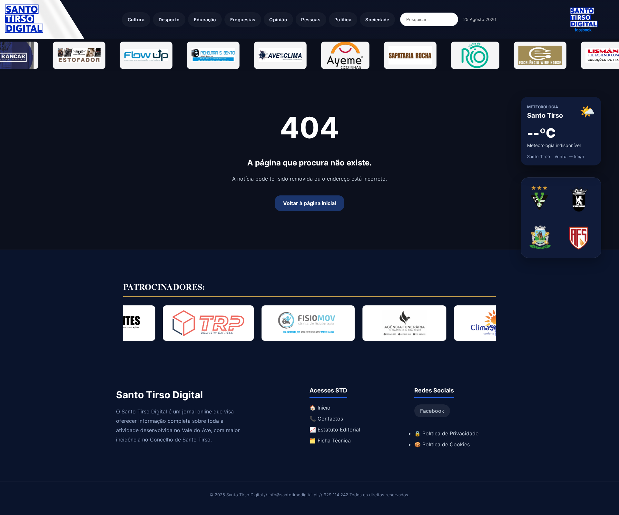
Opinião (278, 19)
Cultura (136, 19)
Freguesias (242, 19)
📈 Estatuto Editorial (335, 429)
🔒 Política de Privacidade (446, 433)
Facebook (432, 411)
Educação (205, 19)
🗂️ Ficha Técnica (330, 440)
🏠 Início (320, 407)
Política (342, 19)
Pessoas (310, 19)
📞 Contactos (326, 418)
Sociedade (377, 19)
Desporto (169, 19)
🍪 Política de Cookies (442, 444)
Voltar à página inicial (309, 203)
